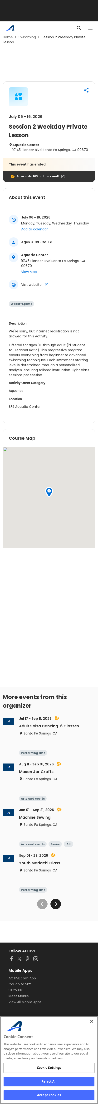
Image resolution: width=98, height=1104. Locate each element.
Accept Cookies (49, 1095)
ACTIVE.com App (22, 978)
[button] (86, 90)
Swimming (27, 37)
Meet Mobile (19, 996)
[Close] (91, 1021)
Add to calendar (34, 229)
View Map (29, 271)
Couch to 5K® (20, 984)
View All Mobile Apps (25, 1002)
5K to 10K (16, 990)
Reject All (48, 1081)
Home (8, 37)
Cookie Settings (49, 1067)
